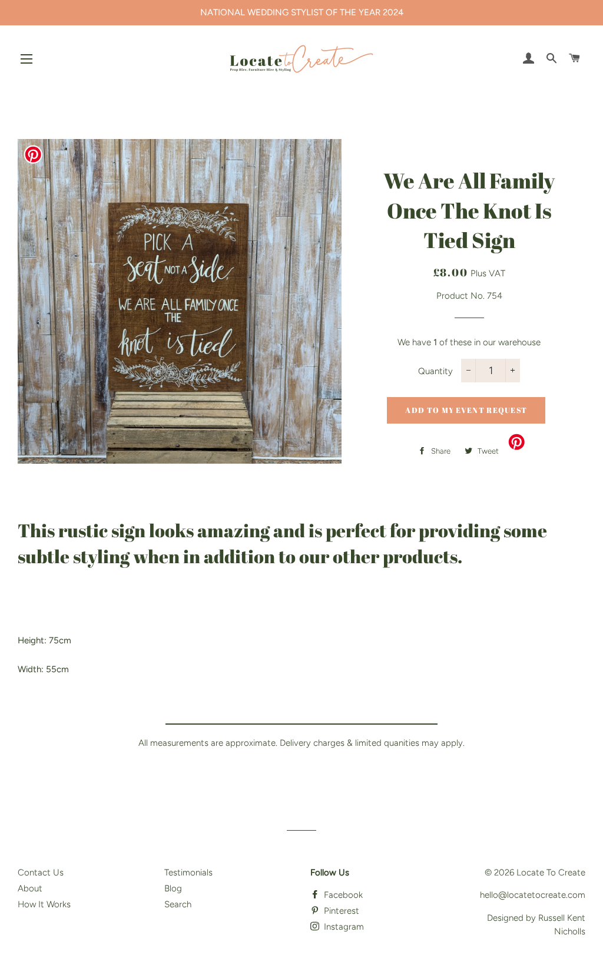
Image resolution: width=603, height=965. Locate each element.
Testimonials (188, 872)
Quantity (435, 371)
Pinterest (340, 910)
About (30, 888)
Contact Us (41, 872)
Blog (173, 888)
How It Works (44, 904)
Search (177, 904)
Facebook (342, 895)
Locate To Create (550, 872)
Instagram (343, 926)
